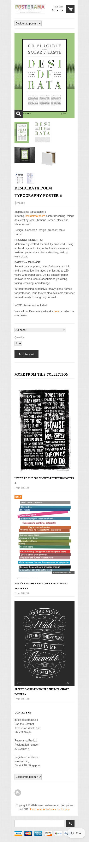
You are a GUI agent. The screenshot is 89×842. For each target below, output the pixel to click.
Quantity (19, 337)
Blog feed (17, 792)
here (56, 311)
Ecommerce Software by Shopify (50, 809)
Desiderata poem (35, 215)
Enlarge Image (18, 114)
